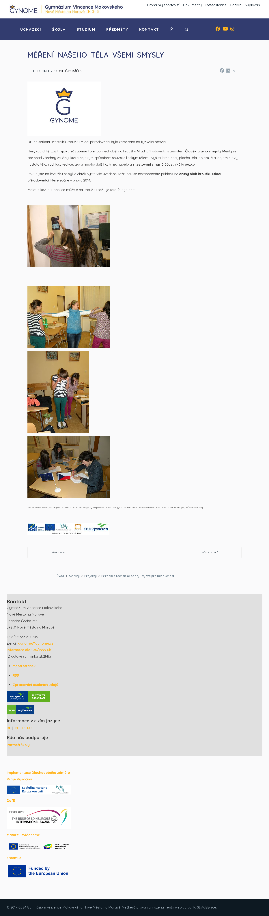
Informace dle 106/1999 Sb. (29, 650)
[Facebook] (218, 29)
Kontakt (149, 29)
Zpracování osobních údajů (35, 684)
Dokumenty (192, 5)
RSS (16, 675)
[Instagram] (232, 29)
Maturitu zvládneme (23, 835)
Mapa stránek (24, 666)
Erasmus (14, 858)
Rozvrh (235, 5)
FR (22, 728)
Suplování (253, 5)
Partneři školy (18, 745)
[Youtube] (225, 29)
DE (9, 728)
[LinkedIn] (228, 70)
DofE (11, 800)
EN (16, 728)
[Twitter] (234, 71)
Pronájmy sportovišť (163, 5)
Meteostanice (216, 5)
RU (29, 728)
